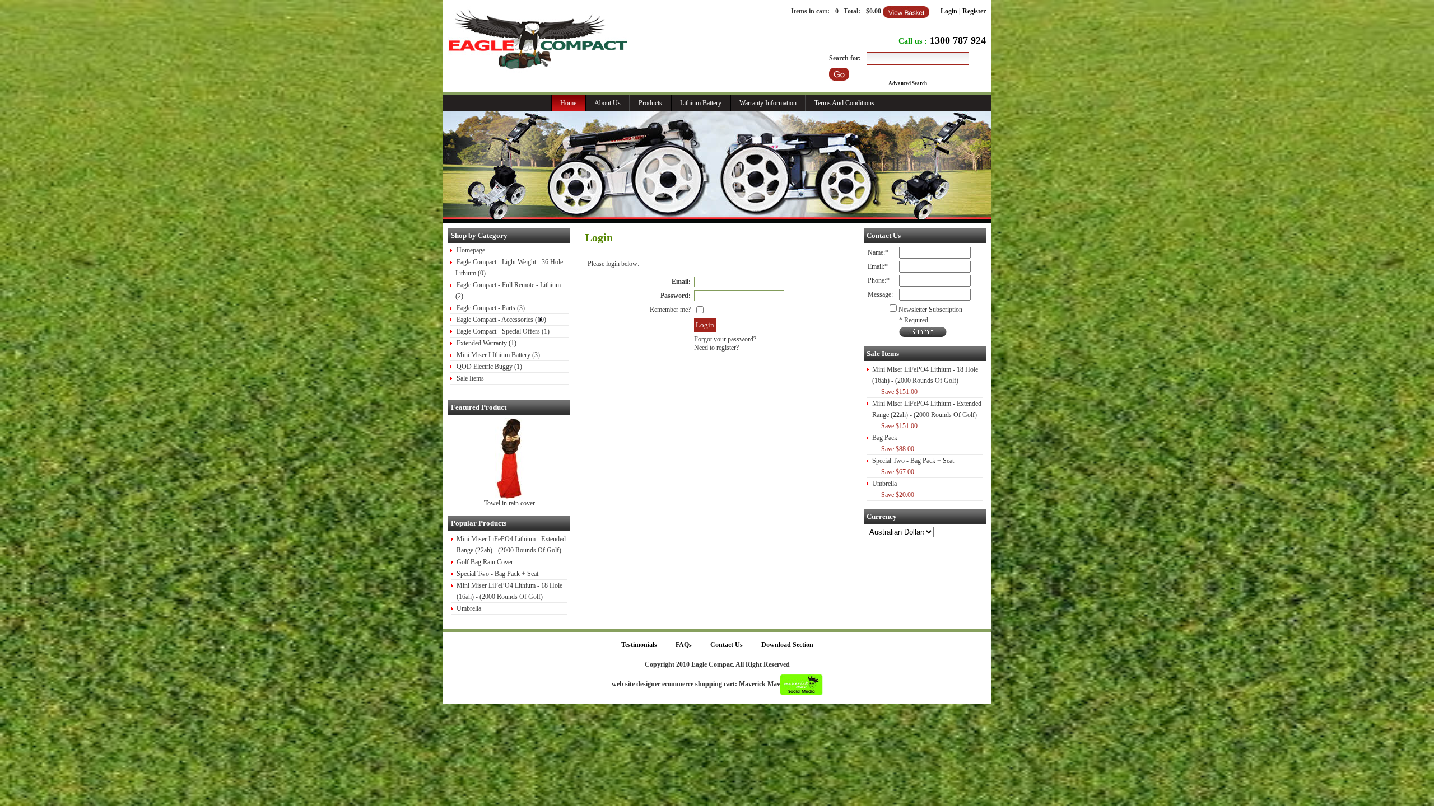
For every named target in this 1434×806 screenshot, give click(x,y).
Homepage (471, 250)
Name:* (878, 252)
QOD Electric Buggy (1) (489, 367)
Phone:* (879, 280)
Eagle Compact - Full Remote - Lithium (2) (508, 290)
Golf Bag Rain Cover (485, 562)
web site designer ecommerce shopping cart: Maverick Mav (696, 684)
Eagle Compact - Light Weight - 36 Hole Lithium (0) (509, 267)
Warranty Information (768, 103)
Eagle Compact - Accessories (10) (501, 320)
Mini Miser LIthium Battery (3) (498, 355)
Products (650, 103)
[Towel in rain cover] (509, 497)
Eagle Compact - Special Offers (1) (503, 331)
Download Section (787, 645)
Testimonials (639, 645)
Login (949, 11)
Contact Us (726, 645)
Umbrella (469, 608)
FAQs (684, 645)
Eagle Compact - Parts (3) (491, 308)
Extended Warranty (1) (486, 343)
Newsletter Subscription (930, 309)
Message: (880, 294)
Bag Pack (884, 438)
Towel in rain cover (509, 503)
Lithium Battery (700, 103)
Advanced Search (907, 83)
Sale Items (470, 378)
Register (974, 11)
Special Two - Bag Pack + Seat (497, 574)
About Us (607, 103)
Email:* (878, 266)
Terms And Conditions (844, 103)
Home (568, 103)
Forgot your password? (725, 339)
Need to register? (716, 348)
